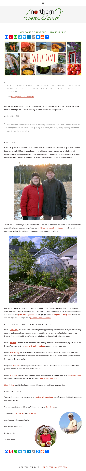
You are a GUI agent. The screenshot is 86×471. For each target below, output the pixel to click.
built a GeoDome (74, 375)
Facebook (50, 407)
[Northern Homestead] (43, 19)
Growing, (14, 330)
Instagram (31, 413)
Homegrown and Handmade (22, 97)
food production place (48, 378)
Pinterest (20, 413)
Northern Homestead (54, 467)
